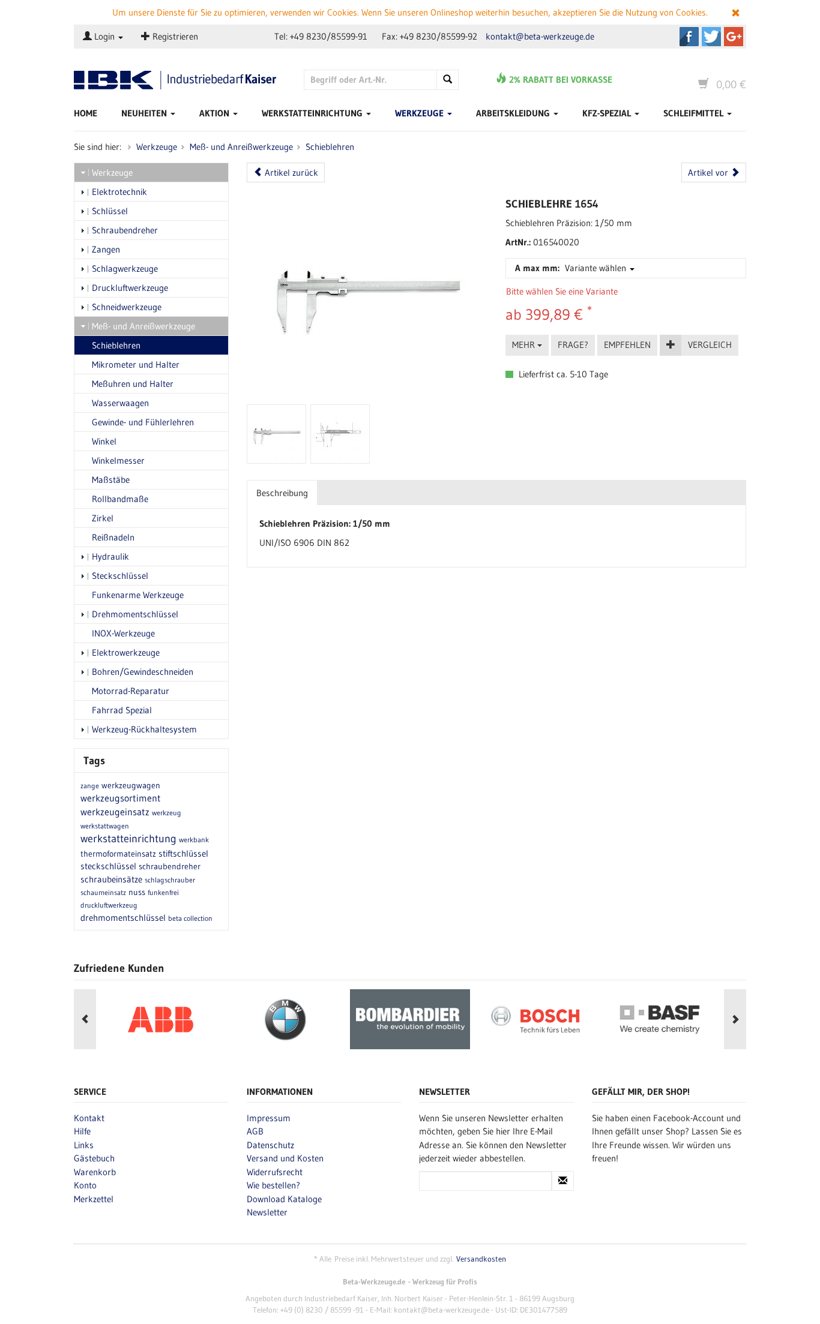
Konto (85, 1185)
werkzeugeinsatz (114, 812)
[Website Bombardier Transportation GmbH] (410, 1019)
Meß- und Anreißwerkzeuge (241, 146)
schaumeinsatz (103, 892)
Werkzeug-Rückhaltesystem (144, 729)
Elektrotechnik (119, 191)
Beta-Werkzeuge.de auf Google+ (733, 36)
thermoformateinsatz (118, 853)
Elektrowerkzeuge (126, 652)
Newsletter (267, 1212)
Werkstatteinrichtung (313, 113)
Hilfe (82, 1131)
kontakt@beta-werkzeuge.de (540, 36)
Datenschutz (270, 1145)
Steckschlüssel (120, 575)
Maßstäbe (111, 479)
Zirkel (102, 518)
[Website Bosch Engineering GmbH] (535, 1019)
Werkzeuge (420, 113)
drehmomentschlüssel (123, 917)
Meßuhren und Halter (132, 383)
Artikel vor (709, 172)
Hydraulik (110, 556)
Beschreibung (282, 493)
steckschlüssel (108, 866)
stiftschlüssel (183, 853)
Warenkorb (95, 1172)
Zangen (106, 249)
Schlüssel (110, 211)
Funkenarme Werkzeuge (138, 595)
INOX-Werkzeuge (123, 633)
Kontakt (89, 1118)
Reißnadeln (113, 537)
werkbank (194, 839)
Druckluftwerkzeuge (130, 287)
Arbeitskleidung (514, 113)
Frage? (573, 344)
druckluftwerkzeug (108, 904)
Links (84, 1145)
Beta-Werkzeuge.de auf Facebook (689, 36)
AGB (255, 1131)
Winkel (104, 441)
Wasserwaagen (120, 403)
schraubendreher (169, 866)
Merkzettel (93, 1199)
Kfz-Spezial (607, 113)
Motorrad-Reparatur (130, 690)
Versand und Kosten (285, 1158)
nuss (136, 892)
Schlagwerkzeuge (125, 268)
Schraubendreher (125, 230)
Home (85, 113)
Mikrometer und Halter (135, 364)
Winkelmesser (118, 460)
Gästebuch (94, 1158)
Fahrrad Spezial (122, 710)
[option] (160, 1019)
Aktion (215, 113)
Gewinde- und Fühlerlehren (143, 422)
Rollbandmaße (120, 499)
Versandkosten (481, 1258)
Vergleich (710, 344)
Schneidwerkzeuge (126, 307)
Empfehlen (627, 344)
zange (89, 785)
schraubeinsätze (111, 879)
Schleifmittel (694, 113)
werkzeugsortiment (120, 798)
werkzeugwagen (130, 785)
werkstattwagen (104, 825)
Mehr (524, 344)
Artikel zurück (290, 172)
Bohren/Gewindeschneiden (142, 671)
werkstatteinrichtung (128, 838)
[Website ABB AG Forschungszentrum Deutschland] (160, 1019)
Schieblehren (330, 146)
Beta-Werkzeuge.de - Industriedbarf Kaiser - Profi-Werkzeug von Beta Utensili (180, 80)
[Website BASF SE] (660, 1019)
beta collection (190, 918)
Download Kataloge (284, 1199)
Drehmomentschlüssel (135, 614)
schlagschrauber (170, 879)
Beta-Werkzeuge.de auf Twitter (711, 36)
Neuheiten (145, 113)
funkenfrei (163, 892)
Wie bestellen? (273, 1185)
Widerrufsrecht (275, 1172)
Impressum (269, 1118)
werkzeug (166, 812)
